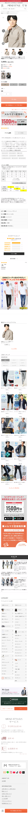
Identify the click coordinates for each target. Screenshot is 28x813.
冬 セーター (12, 153)
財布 (16, 680)
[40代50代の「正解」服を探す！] (25, 8)
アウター (20, 609)
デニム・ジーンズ (18, 641)
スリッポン (4, 671)
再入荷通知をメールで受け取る (14, 105)
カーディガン (17, 625)
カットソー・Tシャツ (6, 640)
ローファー (4, 668)
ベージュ (3, 78)
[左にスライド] (1, 52)
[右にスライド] (26, 52)
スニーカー (4, 665)
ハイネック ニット (6, 158)
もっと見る (14, 348)
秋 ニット (14, 158)
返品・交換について (6, 796)
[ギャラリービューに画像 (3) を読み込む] (20, 52)
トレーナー (17, 627)
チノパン (17, 638)
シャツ (22, 362)
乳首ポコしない (18, 605)
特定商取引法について (7, 803)
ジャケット (22, 360)
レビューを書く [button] (14, 253)
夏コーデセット (5, 619)
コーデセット (22, 365)
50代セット (4, 616)
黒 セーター (20, 155)
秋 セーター (21, 158)
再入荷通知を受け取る (16, 810)
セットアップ (7, 626)
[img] (4, 262)
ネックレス (17, 674)
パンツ (14, 360)
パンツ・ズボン (21, 631)
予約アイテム (7, 678)
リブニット (5, 155)
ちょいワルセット (5, 622)
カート (21, 708)
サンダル (3, 673)
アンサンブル (4, 648)
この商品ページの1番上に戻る (7, 708)
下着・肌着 (17, 669)
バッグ (16, 663)
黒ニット (19, 153)
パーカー (17, 622)
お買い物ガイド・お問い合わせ (8, 788)
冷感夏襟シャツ (5, 637)
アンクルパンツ (18, 652)
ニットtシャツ (12, 155)
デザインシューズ (5, 662)
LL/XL (22, 84)
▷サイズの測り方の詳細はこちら (19, 183)
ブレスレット (17, 677)
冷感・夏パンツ (18, 635)
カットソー (14, 362)
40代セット (4, 613)
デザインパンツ (18, 647)
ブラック (8, 78)
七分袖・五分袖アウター (20, 616)
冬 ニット (5, 153)
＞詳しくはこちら (23, 753)
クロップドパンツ (18, 655)
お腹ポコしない (5, 605)
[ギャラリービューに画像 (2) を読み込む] (13, 52)
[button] (4, 128)
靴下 (16, 672)
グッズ (19, 659)
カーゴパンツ (17, 644)
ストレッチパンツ (18, 649)
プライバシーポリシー (7, 801)
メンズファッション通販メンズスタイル (7, 11)
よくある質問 (5, 798)
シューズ (14, 365)
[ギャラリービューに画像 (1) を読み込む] (7, 52)
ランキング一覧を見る (14, 487)
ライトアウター (5, 362)
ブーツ (3, 659)
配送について (5, 791)
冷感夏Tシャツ (5, 634)
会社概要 (4, 781)
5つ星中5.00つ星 (18, 238)
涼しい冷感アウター (19, 613)
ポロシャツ (5, 365)
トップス (16, 11)
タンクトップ (4, 651)
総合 (5, 360)
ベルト (16, 666)
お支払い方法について (7, 793)
